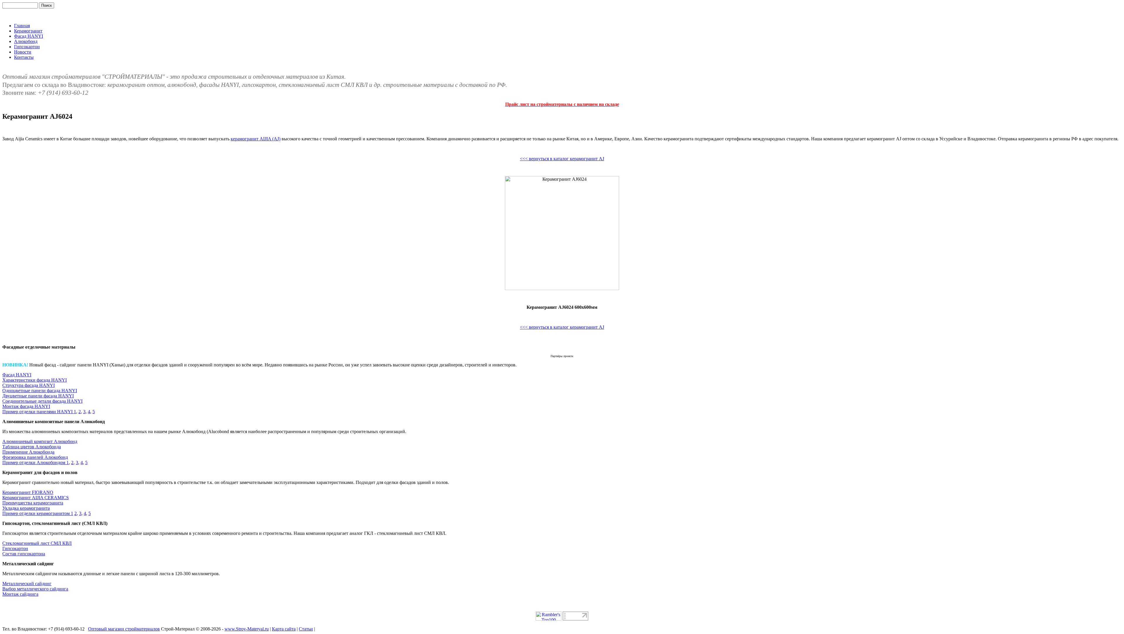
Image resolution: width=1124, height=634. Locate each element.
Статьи (306, 628)
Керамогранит (28, 30)
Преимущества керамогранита (32, 502)
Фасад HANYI (28, 36)
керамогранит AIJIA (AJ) (255, 138)
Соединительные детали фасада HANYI (42, 401)
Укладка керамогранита (26, 508)
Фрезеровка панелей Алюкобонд (35, 457)
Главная (22, 25)
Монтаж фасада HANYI (26, 406)
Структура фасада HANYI (28, 385)
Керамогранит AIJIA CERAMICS (35, 497)
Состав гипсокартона (23, 553)
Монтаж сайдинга (20, 594)
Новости (22, 51)
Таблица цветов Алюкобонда (31, 446)
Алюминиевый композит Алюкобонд (39, 441)
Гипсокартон (27, 46)
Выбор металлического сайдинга (35, 588)
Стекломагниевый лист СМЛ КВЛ (37, 543)
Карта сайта (284, 628)
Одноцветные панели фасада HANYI (39, 390)
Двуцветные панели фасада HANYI (38, 395)
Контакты (24, 57)
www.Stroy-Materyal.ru (247, 628)
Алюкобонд (25, 41)
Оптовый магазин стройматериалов (124, 628)
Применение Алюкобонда (28, 451)
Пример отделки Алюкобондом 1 (35, 462)
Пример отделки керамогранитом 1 (37, 513)
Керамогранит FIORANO (27, 492)
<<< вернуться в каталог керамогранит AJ (562, 158)
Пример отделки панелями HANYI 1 (39, 411)
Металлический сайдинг (27, 583)
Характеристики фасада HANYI (34, 380)
